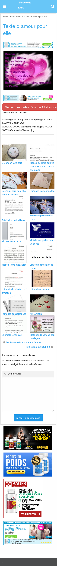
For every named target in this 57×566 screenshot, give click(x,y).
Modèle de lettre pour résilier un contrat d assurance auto (42, 166)
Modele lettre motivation (14, 264)
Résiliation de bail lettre (13, 220)
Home (5, 16)
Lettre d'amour (16, 16)
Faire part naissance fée (42, 190)
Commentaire (15, 373)
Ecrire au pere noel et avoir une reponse (14, 192)
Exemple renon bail (12, 334)
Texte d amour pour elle (38, 346)
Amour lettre (36, 313)
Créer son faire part (12, 162)
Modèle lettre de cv (11, 241)
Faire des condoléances (14, 313)
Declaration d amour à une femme (23, 342)
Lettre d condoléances (41, 289)
